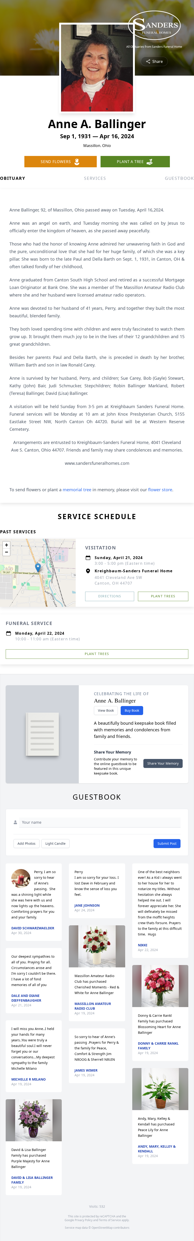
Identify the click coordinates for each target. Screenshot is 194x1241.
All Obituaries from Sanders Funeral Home (154, 47)
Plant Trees (163, 596)
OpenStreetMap (102, 1228)
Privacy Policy (84, 1220)
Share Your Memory (163, 763)
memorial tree (77, 489)
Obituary (12, 178)
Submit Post (167, 843)
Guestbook (179, 178)
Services (95, 178)
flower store (160, 489)
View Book (106, 710)
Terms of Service (110, 1220)
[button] (38, 568)
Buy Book (132, 710)
